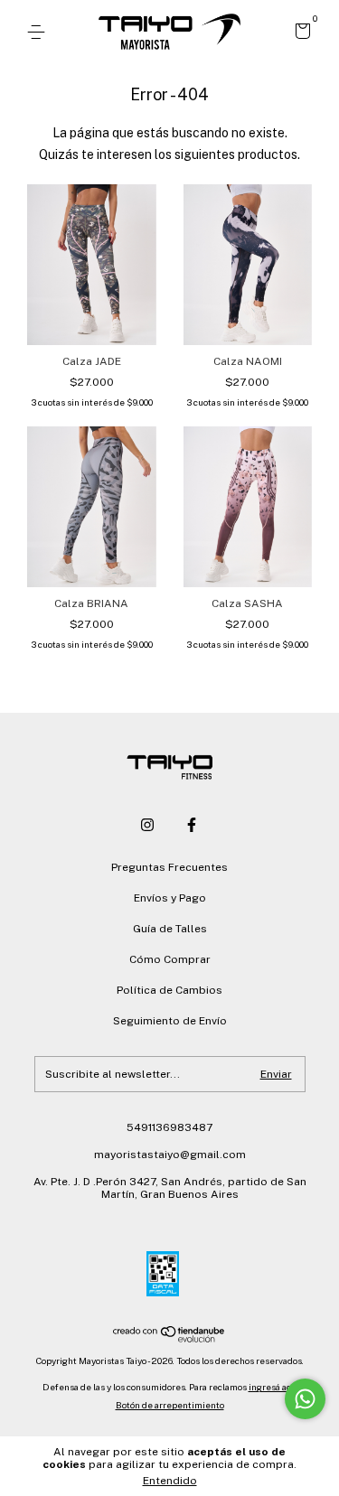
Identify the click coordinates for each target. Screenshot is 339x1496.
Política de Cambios (169, 990)
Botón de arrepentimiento (170, 1404)
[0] (299, 33)
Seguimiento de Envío (170, 1020)
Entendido (170, 1480)
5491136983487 (169, 1127)
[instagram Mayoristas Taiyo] (147, 825)
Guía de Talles (170, 928)
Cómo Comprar (170, 959)
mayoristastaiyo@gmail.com (170, 1154)
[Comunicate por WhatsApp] (305, 1399)
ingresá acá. (273, 1386)
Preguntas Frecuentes (169, 867)
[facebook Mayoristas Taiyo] (191, 825)
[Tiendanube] (169, 1338)
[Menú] (39, 32)
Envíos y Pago (170, 898)
